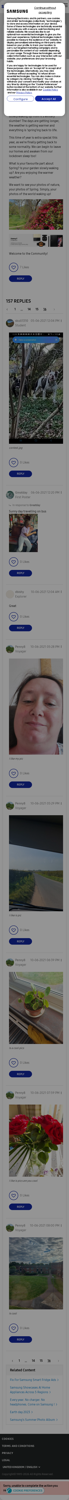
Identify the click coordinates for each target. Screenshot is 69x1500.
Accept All (49, 99)
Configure (20, 99)
